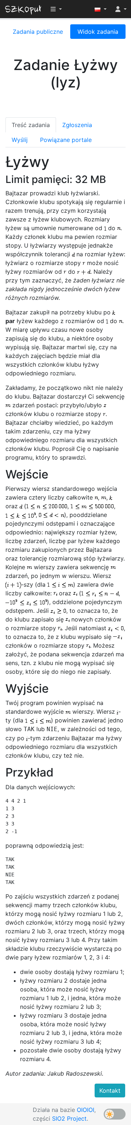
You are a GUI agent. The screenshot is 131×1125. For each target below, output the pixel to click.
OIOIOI (85, 1109)
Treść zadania (31, 125)
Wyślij (20, 139)
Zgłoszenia (77, 125)
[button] (100, 9)
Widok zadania (98, 31)
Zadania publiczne (38, 31)
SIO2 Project (69, 1118)
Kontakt (109, 1090)
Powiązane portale (66, 139)
